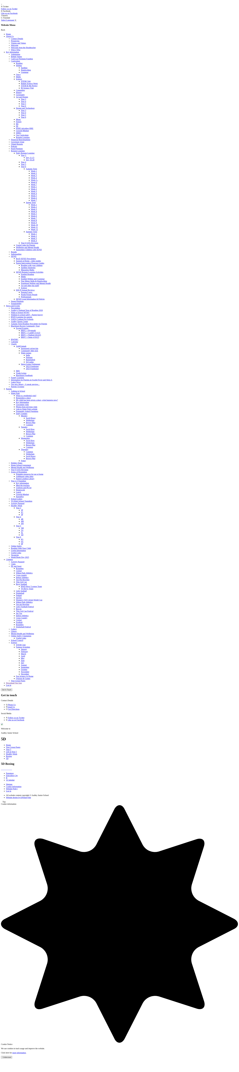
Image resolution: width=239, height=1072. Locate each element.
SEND (13, 256)
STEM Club (26, 81)
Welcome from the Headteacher (23, 48)
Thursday (24, 449)
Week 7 (34, 184)
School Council (17, 640)
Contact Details (17, 39)
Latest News (16, 382)
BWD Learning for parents (21, 317)
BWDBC (14, 339)
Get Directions (13, 709)
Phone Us (12, 705)
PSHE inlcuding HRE (24, 128)
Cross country (21, 575)
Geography (20, 95)
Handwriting (26, 70)
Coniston (29, 425)
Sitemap (9, 784)
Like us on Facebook (9, 13)
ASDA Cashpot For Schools (22, 319)
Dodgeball (20, 593)
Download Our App (14, 683)
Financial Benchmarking (20, 140)
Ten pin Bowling (22, 604)
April (23, 656)
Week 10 (34, 225)
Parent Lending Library (25, 479)
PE (17, 126)
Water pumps (26, 353)
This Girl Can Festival (24, 611)
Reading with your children (31, 265)
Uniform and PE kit (23, 488)
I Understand (6, 1057)
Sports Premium (17, 301)
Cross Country (21, 618)
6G (22, 539)
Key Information (12, 52)
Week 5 (34, 196)
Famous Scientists (23, 647)
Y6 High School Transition (21, 501)
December (25, 674)
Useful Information (18, 550)
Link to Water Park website (26, 409)
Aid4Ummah (21, 346)
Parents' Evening (17, 387)
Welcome (14, 45)
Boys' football (21, 584)
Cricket (19, 571)
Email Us (11, 707)
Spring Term (31, 202)
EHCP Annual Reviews (25, 290)
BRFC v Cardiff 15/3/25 (30, 333)
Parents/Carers (26, 292)
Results (14, 252)
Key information (22, 483)
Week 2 (34, 173)
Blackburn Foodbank (24, 375)
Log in (8, 685)
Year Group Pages (18, 681)
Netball (19, 595)
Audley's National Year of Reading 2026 (27, 310)
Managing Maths (27, 270)
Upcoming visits (22, 405)
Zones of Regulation (19, 472)
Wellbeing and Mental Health (27, 247)
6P (22, 544)
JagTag (19, 598)
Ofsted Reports (17, 144)
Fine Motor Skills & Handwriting (34, 281)
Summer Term (31, 232)
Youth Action (21, 373)
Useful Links (16, 553)
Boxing (9, 756)
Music (18, 119)
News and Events (13, 306)
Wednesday (25, 438)
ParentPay (20, 497)
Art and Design (22, 97)
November (25, 672)
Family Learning (17, 378)
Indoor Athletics (22, 577)
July (22, 663)
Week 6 (34, 182)
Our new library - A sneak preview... (25, 384)
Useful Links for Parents (25, 245)
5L (22, 533)
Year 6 (23, 106)
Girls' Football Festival (25, 607)
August (24, 665)
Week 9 (34, 223)
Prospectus (15, 41)
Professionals (26, 297)
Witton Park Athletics (24, 573)
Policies (14, 146)
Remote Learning (23, 137)
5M (22, 528)
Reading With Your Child (21, 548)
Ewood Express (22, 328)
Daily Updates (21, 414)
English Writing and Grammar (33, 279)
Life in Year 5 (11, 752)
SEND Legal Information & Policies (30, 299)
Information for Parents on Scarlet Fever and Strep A (31, 380)
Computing (20, 90)
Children (9, 559)
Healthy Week (16, 506)
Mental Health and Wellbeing (22, 467)
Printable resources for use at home (29, 474)
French (18, 122)
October (24, 669)
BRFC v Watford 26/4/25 (31, 335)
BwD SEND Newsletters (26, 259)
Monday (24, 416)
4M (22, 521)
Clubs (13, 564)
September (25, 667)
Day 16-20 (30, 160)
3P (22, 510)
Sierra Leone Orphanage (30, 364)
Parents (9, 389)
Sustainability (16, 303)
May (23, 658)
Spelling (24, 68)
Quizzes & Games (23, 678)
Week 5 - (34, 180)
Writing (19, 65)
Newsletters (15, 308)
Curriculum (15, 61)
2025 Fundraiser (32, 369)
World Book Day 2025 (20, 557)
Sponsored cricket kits (29, 348)
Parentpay (10, 773)
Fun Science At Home (24, 676)
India (28, 355)
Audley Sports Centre (19, 321)
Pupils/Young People (29, 295)
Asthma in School (18, 391)
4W (22, 524)
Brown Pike (30, 422)
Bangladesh (30, 360)
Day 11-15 (30, 158)
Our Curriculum (22, 135)
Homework (20, 490)
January (24, 649)
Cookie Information (13, 786)
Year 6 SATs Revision (29, 243)
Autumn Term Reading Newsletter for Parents (29, 324)
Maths (18, 77)
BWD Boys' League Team (31, 586)
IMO (18, 371)
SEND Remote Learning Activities (29, 272)
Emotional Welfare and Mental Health (36, 283)
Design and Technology (25, 108)
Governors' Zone (17, 142)
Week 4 (34, 178)
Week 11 (34, 227)
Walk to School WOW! (20, 312)
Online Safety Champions (21, 636)
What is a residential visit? (26, 396)
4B (22, 519)
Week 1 (34, 171)
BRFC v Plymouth (28, 330)
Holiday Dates (16, 463)
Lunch (18, 492)
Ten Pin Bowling (22, 580)
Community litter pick (29, 351)
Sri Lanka (30, 362)
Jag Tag (19, 613)
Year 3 (23, 99)
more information (19, 1053)
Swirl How (30, 429)
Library (14, 631)
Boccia (18, 609)
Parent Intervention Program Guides (30, 263)
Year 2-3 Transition (18, 481)
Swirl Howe (30, 418)
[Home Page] (2, 724)
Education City (12, 775)
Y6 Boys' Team (27, 589)
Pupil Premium (17, 149)
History (19, 92)
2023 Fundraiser (32, 366)
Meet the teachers (23, 485)
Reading (19, 63)
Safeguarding (16, 254)
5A (22, 530)
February (24, 652)
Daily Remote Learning (25, 153)
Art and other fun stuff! (30, 286)
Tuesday (24, 427)
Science (19, 79)
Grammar (24, 72)
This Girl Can (21, 582)
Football (19, 622)
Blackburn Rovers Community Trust (25, 326)
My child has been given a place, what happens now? (37, 400)
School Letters (16, 499)
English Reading (27, 274)
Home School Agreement (21, 465)
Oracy (18, 74)
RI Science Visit (27, 88)
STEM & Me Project (29, 86)
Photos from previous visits (26, 407)
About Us (10, 36)
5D (22, 535)
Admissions (15, 54)
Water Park (15, 393)
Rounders (20, 568)
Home (8, 34)
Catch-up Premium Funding (22, 59)
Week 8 (34, 220)
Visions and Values (18, 43)
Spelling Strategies (28, 268)
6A (22, 541)
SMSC (18, 133)
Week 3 (34, 176)
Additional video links (24, 476)
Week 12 (34, 229)
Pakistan (29, 357)
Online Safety (16, 546)
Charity (14, 344)
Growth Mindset (22, 131)
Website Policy (12, 789)
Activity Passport (17, 503)
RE (17, 124)
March (23, 654)
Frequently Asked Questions (27, 411)
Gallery (14, 629)
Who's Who (15, 50)
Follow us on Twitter (9, 9)
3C (22, 512)
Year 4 (23, 101)
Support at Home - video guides (28, 261)
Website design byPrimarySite (18, 797)
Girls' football (21, 591)
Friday (23, 461)
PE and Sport (16, 566)
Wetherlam (30, 420)
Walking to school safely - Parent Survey (27, 315)
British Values (16, 57)
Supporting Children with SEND (29, 250)
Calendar (14, 342)
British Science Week (29, 83)
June (23, 660)
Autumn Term (31, 169)
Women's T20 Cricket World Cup (29, 600)
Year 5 (23, 104)
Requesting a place (23, 398)
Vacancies (15, 555)
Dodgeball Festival (23, 627)
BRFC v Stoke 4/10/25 (30, 337)
